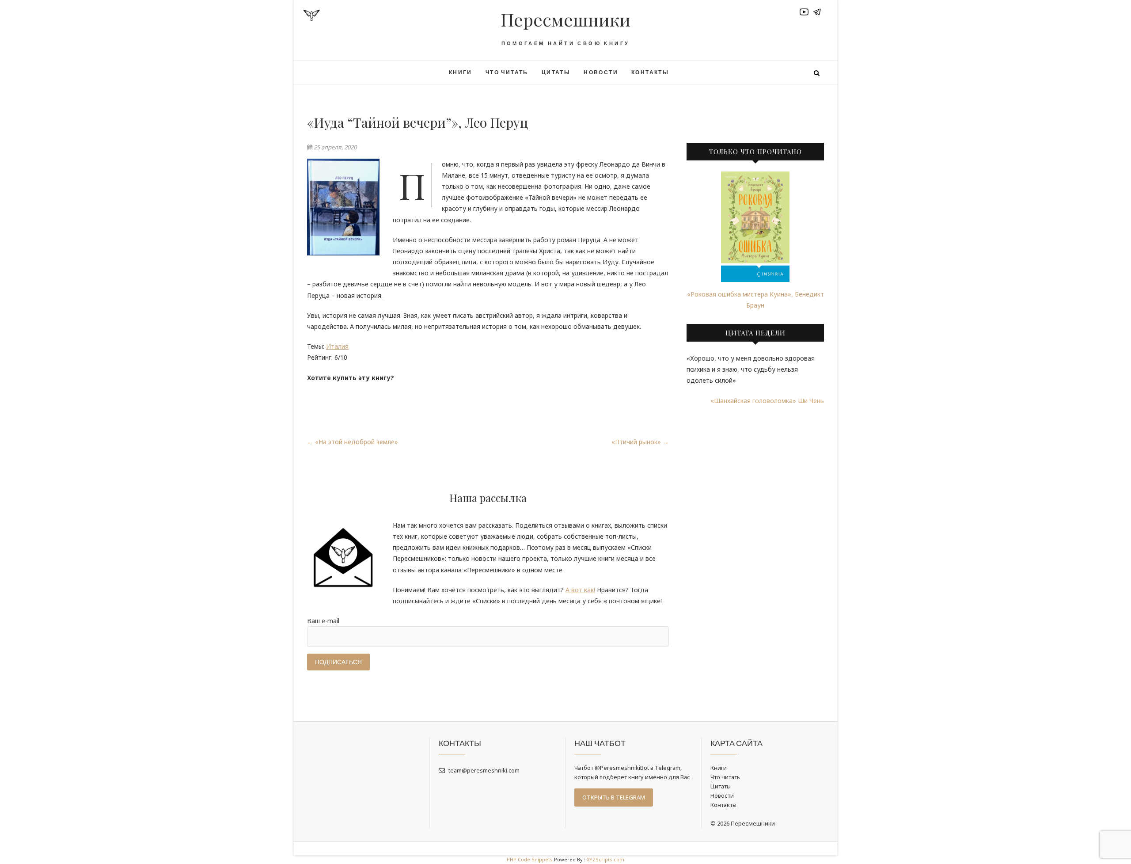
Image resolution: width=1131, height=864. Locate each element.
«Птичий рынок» (640, 442)
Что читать (507, 72)
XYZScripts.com (605, 859)
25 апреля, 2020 (334, 147)
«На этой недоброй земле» (352, 442)
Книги (460, 72)
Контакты (650, 72)
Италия (337, 346)
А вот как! (580, 590)
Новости (601, 72)
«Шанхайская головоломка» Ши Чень (767, 400)
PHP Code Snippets (530, 859)
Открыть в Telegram (613, 797)
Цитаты (556, 72)
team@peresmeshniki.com (483, 770)
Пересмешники (565, 19)
